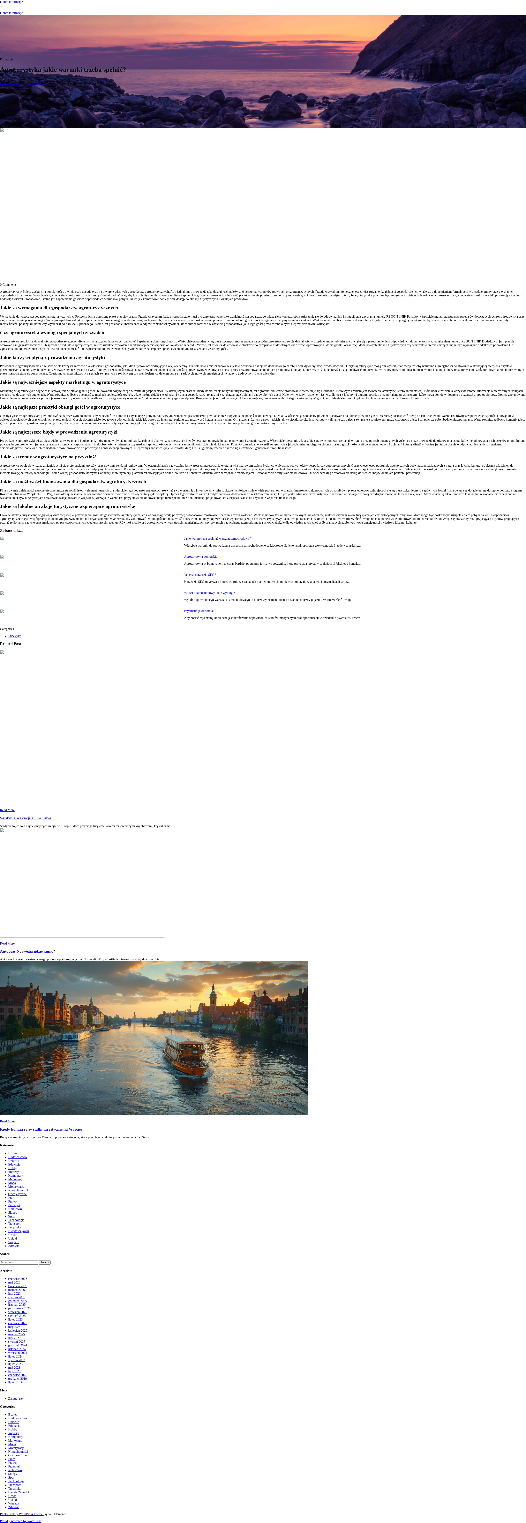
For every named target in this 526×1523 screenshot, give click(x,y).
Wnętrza (13, 1242)
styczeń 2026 (16, 1297)
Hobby (12, 1168)
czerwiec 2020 (17, 1375)
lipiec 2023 (15, 1364)
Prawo (12, 1201)
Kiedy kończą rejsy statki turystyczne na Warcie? (41, 1129)
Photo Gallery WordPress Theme (22, 1514)
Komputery (15, 1175)
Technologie (16, 1220)
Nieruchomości (18, 1190)
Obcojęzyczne (17, 1194)
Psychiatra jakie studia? (199, 611)
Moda (12, 1183)
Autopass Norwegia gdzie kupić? (27, 951)
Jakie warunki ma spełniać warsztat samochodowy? (217, 538)
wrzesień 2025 (17, 1312)
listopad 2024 (17, 1349)
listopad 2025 (17, 1304)
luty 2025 (14, 1338)
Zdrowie (13, 1246)
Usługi (12, 1238)
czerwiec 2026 (17, 1278)
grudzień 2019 (17, 1378)
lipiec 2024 (15, 1356)
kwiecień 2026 (17, 1286)
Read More (7, 810)
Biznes (12, 1153)
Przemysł (14, 1205)
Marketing (15, 1179)
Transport (14, 1223)
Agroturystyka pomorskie (200, 556)
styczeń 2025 (16, 1341)
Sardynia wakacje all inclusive (25, 818)
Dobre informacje (11, 1)
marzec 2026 (16, 1290)
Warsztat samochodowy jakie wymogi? (209, 592)
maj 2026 (14, 1282)
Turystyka (34, 83)
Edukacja (14, 1164)
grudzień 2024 (17, 1345)
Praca (11, 1197)
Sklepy (12, 1212)
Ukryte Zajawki (18, 1231)
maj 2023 (14, 1367)
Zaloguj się (15, 1398)
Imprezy (13, 1172)
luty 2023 (14, 1371)
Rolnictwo (15, 1209)
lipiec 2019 (15, 1382)
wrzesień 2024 (17, 1352)
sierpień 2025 (17, 1315)
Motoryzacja (16, 1186)
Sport (11, 1216)
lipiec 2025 (15, 1319)
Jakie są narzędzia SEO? (200, 574)
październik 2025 (19, 1308)
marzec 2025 (16, 1334)
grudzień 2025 (17, 1301)
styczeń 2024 (16, 1360)
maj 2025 (14, 1327)
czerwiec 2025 (17, 1323)
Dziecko (13, 1160)
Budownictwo (17, 1157)
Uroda (12, 1234)
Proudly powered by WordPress (20, 1521)
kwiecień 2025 (17, 1330)
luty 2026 (14, 1293)
